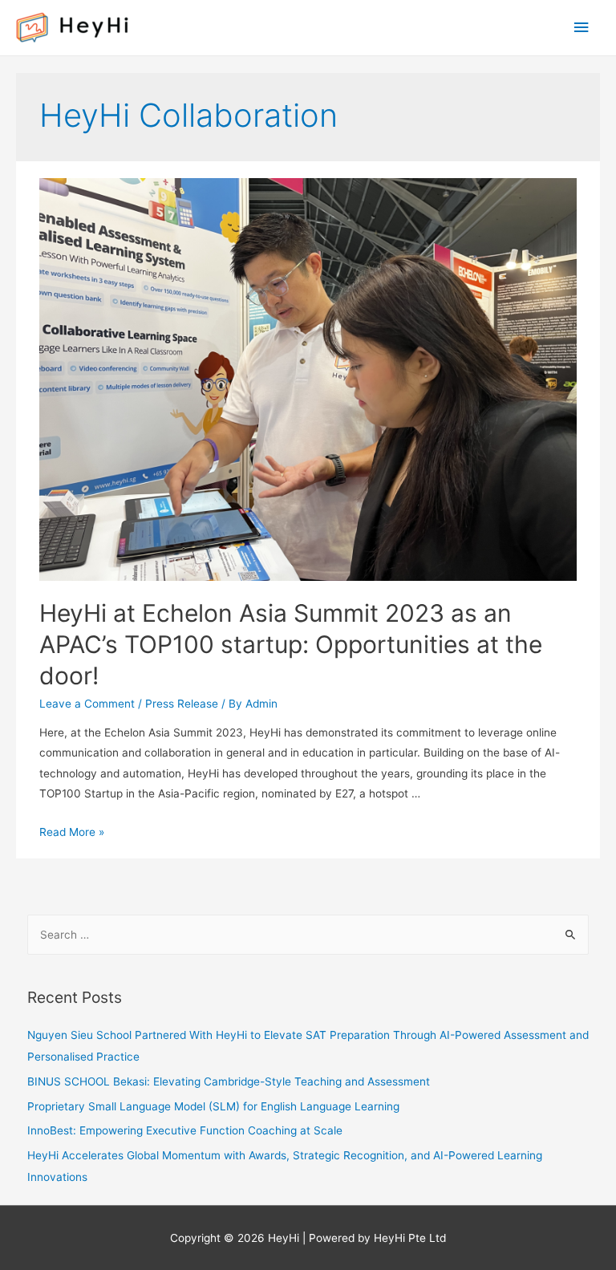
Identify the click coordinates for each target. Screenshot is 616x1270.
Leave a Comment (87, 703)
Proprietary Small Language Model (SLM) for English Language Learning (213, 1106)
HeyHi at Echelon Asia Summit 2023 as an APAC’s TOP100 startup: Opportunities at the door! (290, 644)
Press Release (181, 703)
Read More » (71, 832)
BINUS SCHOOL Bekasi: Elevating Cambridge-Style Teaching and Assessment (228, 1081)
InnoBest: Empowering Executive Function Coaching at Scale (184, 1130)
